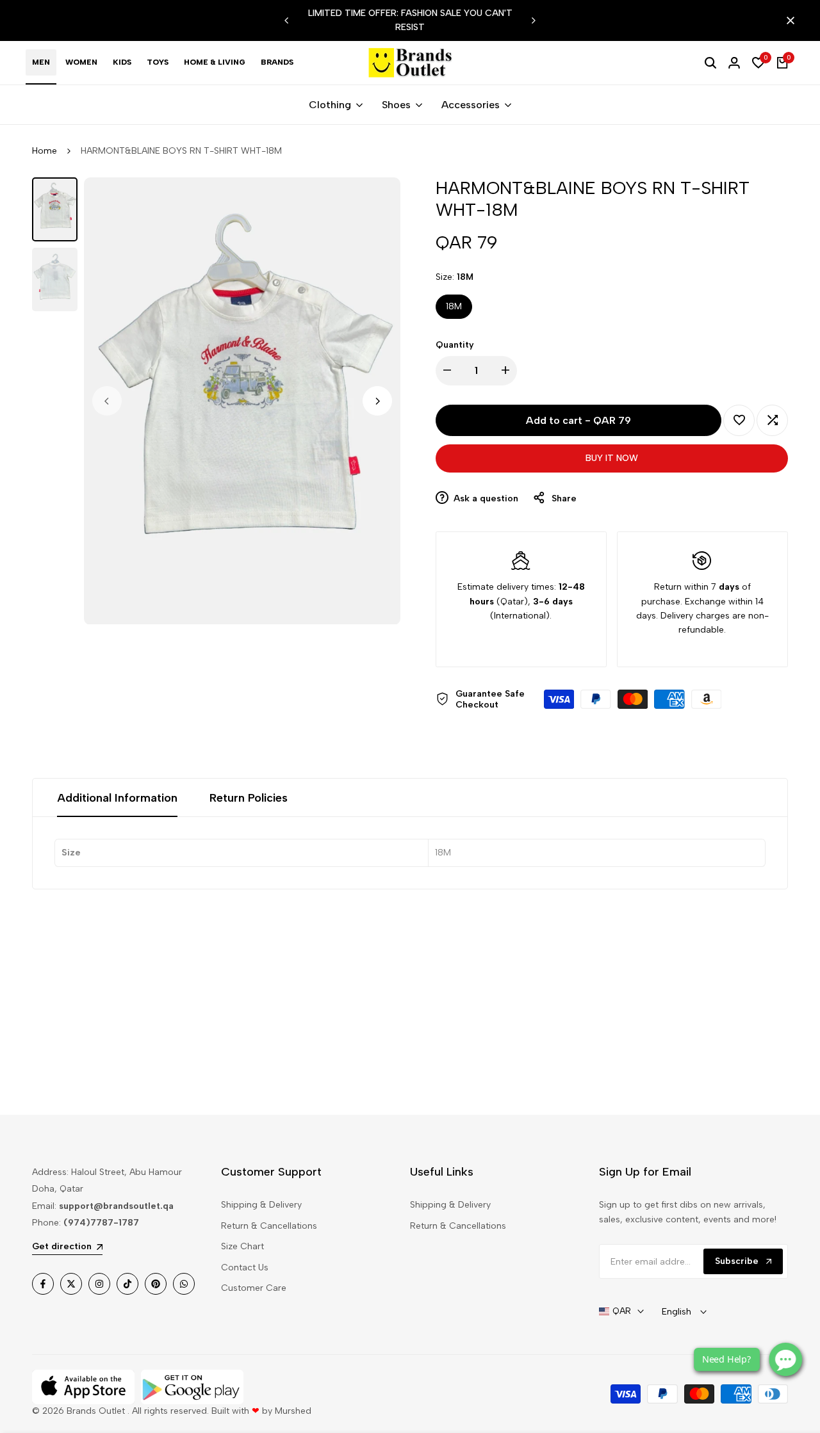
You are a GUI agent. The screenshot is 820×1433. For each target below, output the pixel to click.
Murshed (293, 1410)
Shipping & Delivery (261, 1204)
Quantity (455, 344)
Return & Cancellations (269, 1225)
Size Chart (242, 1246)
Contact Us (244, 1267)
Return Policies (248, 798)
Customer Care (253, 1288)
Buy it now (612, 458)
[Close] (788, 20)
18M (454, 306)
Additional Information (117, 798)
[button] (739, 420)
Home (44, 150)
